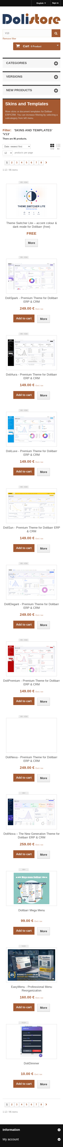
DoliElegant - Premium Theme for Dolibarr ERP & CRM (31, 606)
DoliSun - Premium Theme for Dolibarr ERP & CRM (31, 529)
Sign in (55, 3)
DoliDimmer (31, 1063)
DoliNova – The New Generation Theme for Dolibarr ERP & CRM (32, 835)
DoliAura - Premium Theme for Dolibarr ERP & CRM (31, 376)
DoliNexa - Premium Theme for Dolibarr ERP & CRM (31, 759)
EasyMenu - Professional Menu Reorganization (31, 988)
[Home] (31, 18)
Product (32, 46)
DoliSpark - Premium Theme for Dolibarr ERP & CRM (31, 299)
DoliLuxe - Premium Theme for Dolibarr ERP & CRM (31, 452)
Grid (52, 149)
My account (11, 1139)
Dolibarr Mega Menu (31, 910)
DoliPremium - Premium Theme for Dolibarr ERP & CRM (31, 682)
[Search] (56, 33)
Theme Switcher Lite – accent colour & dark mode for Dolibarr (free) (31, 224)
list (58, 149)
